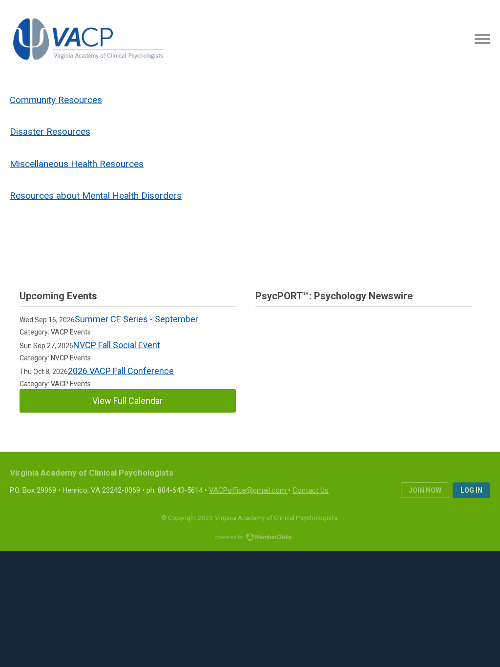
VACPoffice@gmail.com (247, 490)
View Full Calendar (127, 401)
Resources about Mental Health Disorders (96, 195)
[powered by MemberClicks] (250, 538)
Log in (471, 490)
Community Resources (56, 99)
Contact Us (310, 490)
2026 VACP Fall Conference (121, 371)
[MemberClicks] (88, 39)
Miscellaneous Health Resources (77, 163)
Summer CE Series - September (136, 319)
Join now (425, 490)
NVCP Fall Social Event (116, 345)
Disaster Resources (50, 131)
